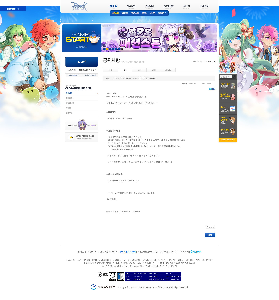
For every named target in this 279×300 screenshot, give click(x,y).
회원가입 (72, 70)
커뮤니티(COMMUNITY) (150, 7)
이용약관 (92, 251)
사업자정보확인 (149, 262)
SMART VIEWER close (228, 140)
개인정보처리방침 (127, 251)
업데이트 (124, 13)
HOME (195, 61)
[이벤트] (154, 70)
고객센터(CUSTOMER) (204, 7)
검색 (234, 77)
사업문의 (197, 251)
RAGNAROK (79, 7)
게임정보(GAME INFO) (131, 7)
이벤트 (144, 13)
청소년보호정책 (145, 251)
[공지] (125, 70)
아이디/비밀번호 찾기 (87, 70)
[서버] (139, 70)
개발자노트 (134, 13)
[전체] (110, 70)
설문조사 (152, 13)
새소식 (203, 61)
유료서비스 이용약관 (107, 251)
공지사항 (115, 13)
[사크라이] (168, 70)
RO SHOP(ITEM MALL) (169, 7)
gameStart (81, 35)
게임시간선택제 (161, 251)
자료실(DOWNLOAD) (186, 7)
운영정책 (174, 251)
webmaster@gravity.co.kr (102, 262)
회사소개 (82, 251)
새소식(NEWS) (113, 7)
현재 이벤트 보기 (122, 49)
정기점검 (184, 251)
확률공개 (163, 13)
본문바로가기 (6, 1)
